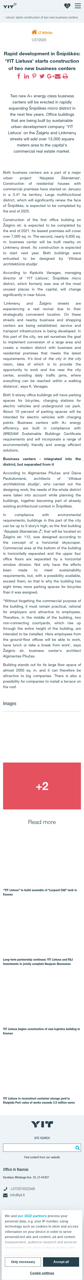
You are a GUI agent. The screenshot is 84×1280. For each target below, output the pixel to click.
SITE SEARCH (42, 1138)
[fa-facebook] (18, 76)
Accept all (61, 1262)
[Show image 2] (42, 786)
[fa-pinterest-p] (34, 76)
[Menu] (77, 5)
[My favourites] (67, 6)
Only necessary (23, 1262)
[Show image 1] (42, 739)
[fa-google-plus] (49, 76)
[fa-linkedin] (26, 76)
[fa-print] (65, 76)
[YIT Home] (10, 5)
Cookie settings (42, 1273)
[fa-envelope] (57, 76)
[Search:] (77, 1148)
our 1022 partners (32, 1216)
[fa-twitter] (42, 76)
